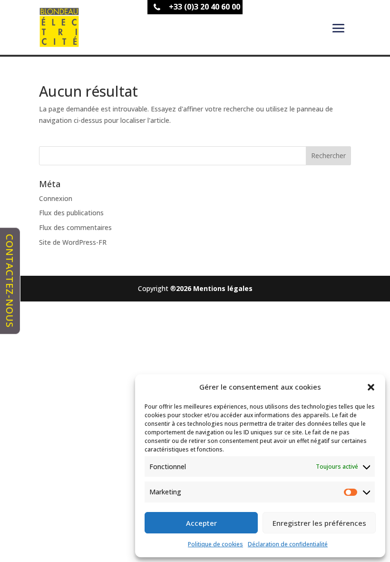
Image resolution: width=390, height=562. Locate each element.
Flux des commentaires (75, 227)
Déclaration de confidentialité (288, 544)
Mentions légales (223, 288)
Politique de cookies (215, 544)
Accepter (201, 523)
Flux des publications (71, 212)
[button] (371, 387)
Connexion (55, 198)
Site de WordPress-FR (73, 242)
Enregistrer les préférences (319, 523)
